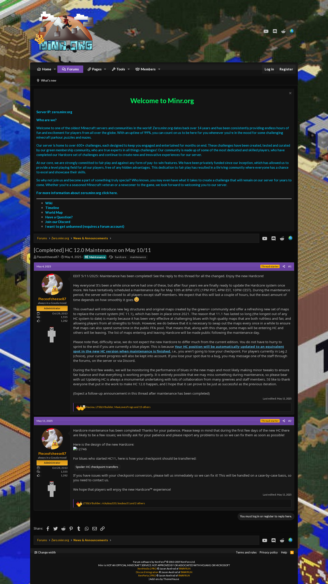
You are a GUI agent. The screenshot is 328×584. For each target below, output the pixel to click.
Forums (73, 69)
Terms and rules (246, 552)
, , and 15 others (118, 407)
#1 (289, 266)
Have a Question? (59, 217)
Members (148, 69)
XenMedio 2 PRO (147, 568)
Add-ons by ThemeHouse (164, 579)
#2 (289, 420)
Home (46, 69)
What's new (48, 80)
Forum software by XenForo (164, 561)
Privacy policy (269, 552)
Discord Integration (147, 572)
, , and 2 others (114, 503)
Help (284, 552)
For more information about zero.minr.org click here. (77, 193)
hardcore (120, 257)
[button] (54, 69)
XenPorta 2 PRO (147, 575)
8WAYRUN (185, 568)
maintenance (138, 257)
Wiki (48, 203)
